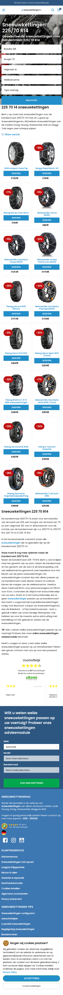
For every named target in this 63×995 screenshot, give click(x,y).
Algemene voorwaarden (14, 893)
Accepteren (31, 978)
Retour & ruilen (9, 872)
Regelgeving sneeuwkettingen (18, 929)
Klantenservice (9, 856)
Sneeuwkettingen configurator (18, 913)
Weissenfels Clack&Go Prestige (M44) (47, 307)
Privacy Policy (10, 972)
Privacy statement (11, 898)
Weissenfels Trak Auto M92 (46, 494)
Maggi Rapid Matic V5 (46, 168)
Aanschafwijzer (9, 918)
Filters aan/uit (12, 134)
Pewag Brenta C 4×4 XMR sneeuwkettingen (16, 401)
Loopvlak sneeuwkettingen (15, 923)
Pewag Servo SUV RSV (16, 353)
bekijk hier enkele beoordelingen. (31, 673)
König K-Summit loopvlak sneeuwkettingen (47, 449)
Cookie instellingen (31, 986)
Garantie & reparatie (12, 877)
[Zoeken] (53, 10)
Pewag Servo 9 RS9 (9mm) (16, 307)
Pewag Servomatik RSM (16, 446)
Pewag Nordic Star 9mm (16, 212)
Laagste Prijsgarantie (12, 867)
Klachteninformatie (12, 883)
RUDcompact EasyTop (16, 168)
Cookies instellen (10, 888)
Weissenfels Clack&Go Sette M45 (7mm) (47, 401)
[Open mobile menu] (4, 10)
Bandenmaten (9, 934)
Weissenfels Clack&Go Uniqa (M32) (16, 260)
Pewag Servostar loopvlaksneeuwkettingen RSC (16, 496)
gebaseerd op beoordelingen (31, 671)
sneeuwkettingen (11, 542)
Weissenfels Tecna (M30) (47, 214)
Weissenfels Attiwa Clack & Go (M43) (47, 260)
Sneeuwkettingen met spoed (17, 861)
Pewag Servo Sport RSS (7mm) (47, 354)
